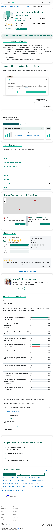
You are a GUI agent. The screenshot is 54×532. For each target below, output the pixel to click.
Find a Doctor (4, 6)
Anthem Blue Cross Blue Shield (12, 171)
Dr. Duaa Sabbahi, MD (8, 478)
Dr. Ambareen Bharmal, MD (36, 480)
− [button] (4, 201)
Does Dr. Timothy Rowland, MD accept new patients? (17, 407)
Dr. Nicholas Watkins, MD (36, 486)
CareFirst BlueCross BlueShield (13, 162)
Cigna (5, 187)
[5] (43, 244)
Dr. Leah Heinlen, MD (22, 486)
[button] (21, 314)
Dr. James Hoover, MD (21, 483)
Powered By (4, 496)
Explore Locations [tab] (23, 474)
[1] (32, 244)
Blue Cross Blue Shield (10, 166)
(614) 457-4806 (20, 224)
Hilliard (27, 6)
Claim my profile (19, 288)
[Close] (46, 79)
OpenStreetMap (44, 213)
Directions (9, 224)
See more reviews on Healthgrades (27, 271)
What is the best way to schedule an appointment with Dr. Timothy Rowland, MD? (24, 399)
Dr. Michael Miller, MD (8, 486)
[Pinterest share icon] (51, 525)
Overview (6, 36)
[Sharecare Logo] (10, 2)
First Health (7, 179)
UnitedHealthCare (9, 154)
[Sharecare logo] (16, 524)
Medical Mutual (8, 183)
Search (42, 2)
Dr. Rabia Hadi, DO (22, 478)
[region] (27, 86)
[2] (34, 244)
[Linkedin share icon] (47, 525)
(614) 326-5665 (45, 224)
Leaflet (38, 213)
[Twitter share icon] (49, 525)
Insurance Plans (34, 36)
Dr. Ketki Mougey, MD (34, 478)
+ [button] (4, 199)
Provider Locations (16, 36)
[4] (40, 244)
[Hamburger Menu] (4, 2)
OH (23, 6)
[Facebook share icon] (43, 525)
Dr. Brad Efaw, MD (34, 483)
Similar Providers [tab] (9, 474)
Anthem (6, 175)
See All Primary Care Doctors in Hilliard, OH (12, 490)
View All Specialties (46, 470)
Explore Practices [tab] (37, 474)
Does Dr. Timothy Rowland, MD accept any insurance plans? (19, 403)
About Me (43, 36)
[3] (37, 244)
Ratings (25, 36)
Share (9, 28)
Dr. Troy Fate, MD (7, 480)
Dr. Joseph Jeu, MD (8, 483)
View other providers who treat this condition (26, 135)
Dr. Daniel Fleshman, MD (20, 480)
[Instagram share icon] (45, 525)
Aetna (5, 158)
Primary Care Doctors (15, 6)
